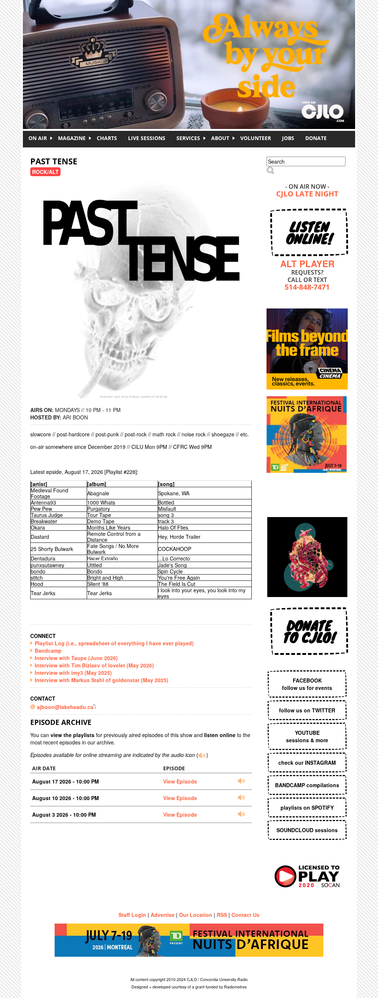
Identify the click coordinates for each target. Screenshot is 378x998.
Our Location (195, 914)
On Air (37, 138)
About (220, 138)
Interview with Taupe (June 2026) (76, 658)
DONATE (316, 138)
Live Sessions (146, 138)
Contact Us (245, 914)
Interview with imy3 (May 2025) (73, 672)
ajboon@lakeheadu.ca (65, 707)
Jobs (288, 138)
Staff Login (132, 914)
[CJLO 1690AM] (191, 51)
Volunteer (255, 138)
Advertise (163, 914)
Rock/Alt (45, 171)
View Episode (180, 781)
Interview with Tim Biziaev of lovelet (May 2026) (94, 665)
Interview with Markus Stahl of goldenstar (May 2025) (101, 680)
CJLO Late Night (307, 194)
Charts (107, 138)
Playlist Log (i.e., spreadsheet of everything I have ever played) (114, 643)
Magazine (72, 138)
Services (188, 138)
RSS (222, 914)
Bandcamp (48, 650)
